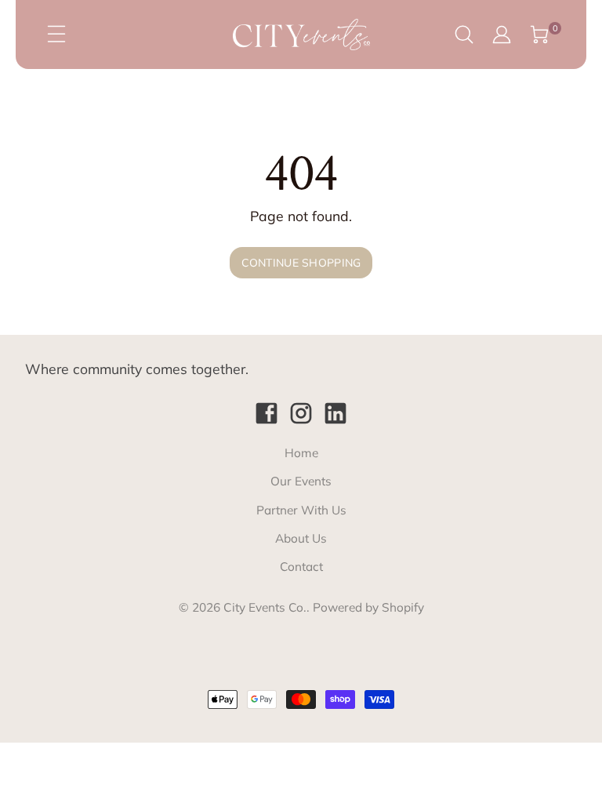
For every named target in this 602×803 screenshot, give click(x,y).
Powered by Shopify (368, 607)
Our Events (301, 481)
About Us (301, 538)
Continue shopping (301, 263)
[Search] (464, 34)
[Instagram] (301, 413)
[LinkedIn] (335, 413)
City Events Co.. (266, 607)
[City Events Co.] (301, 34)
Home (301, 452)
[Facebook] (266, 413)
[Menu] (56, 34)
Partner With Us (301, 510)
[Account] (501, 34)
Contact (301, 566)
